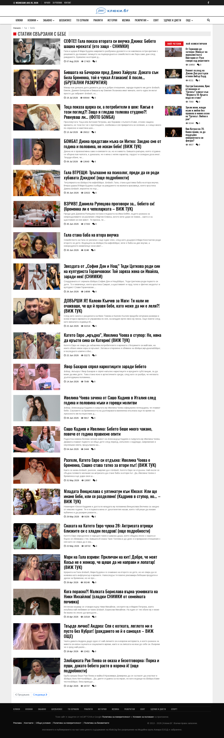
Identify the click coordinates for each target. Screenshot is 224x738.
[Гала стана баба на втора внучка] (36, 258)
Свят (156, 20)
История (112, 20)
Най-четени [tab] (174, 43)
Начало (47, 2)
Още (188, 20)
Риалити (98, 20)
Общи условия (43, 723)
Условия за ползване (143, 717)
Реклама (17, 723)
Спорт (174, 709)
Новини (32, 20)
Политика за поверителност (116, 717)
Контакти (28, 723)
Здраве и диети (172, 20)
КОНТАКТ (67, 2)
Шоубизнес (65, 20)
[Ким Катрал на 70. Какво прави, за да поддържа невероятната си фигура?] (173, 136)
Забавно (47, 20)
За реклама (57, 2)
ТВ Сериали (82, 20)
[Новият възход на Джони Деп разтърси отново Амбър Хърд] (173, 77)
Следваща (39, 694)
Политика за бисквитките (96, 723)
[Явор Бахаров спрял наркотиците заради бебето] (36, 389)
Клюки (19, 20)
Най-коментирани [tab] (196, 43)
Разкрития (140, 20)
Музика (126, 20)
